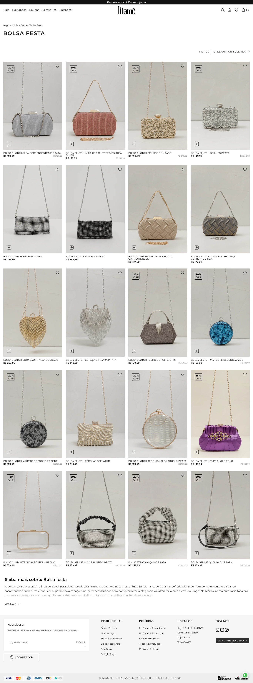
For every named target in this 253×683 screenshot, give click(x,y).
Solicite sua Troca (149, 638)
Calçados (65, 10)
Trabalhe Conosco (111, 638)
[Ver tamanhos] (9, 144)
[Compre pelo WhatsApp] (245, 675)
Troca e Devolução (150, 643)
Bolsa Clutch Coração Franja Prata (91, 360)
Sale (6, 10)
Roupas (34, 10)
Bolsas (24, 25)
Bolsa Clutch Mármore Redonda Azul (217, 360)
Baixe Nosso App (110, 643)
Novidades (19, 10)
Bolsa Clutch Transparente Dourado (29, 562)
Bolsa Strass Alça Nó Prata (147, 562)
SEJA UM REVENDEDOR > (232, 640)
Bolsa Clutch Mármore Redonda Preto (30, 461)
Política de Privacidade (152, 628)
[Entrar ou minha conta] (229, 10)
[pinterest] (227, 630)
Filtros (204, 51)
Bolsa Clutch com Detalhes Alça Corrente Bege (150, 257)
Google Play (108, 654)
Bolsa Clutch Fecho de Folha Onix (152, 360)
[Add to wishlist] (57, 66)
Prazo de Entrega (149, 649)
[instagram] (217, 630)
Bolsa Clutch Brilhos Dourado (150, 153)
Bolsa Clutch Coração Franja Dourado (31, 360)
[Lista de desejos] (236, 10)
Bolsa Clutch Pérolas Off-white (88, 461)
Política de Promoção (151, 633)
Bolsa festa (36, 25)
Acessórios (49, 10)
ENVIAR (80, 642)
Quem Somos (109, 628)
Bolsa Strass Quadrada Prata (211, 562)
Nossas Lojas (108, 633)
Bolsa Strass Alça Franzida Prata (89, 562)
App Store (106, 649)
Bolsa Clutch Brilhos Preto (85, 256)
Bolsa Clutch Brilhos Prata (210, 153)
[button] (245, 10)
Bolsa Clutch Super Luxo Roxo (212, 461)
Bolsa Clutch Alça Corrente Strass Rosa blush (94, 154)
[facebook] (222, 630)
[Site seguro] (224, 678)
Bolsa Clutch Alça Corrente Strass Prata (32, 153)
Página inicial (11, 25)
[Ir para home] (126, 10)
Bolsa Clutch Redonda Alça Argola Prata (157, 461)
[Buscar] (222, 10)
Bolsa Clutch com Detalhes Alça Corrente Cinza (213, 257)
